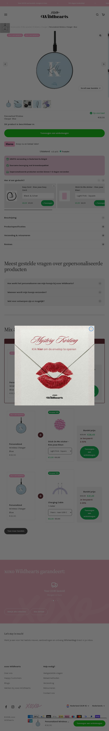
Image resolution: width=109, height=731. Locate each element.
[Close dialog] (91, 329)
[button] (54, 365)
